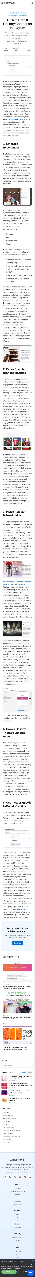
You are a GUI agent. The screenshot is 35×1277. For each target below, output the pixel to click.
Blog (17, 1214)
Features (17, 1188)
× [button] (33, 1261)
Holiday (5, 1124)
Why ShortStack (17, 1237)
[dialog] (17, 1268)
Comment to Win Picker (17, 1191)
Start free (17, 943)
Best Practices (7, 1139)
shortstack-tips (12, 15)
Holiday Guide (7, 1121)
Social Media (6, 1112)
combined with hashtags (17, 119)
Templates (17, 1198)
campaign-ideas (14, 13)
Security (17, 1224)
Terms (17, 1254)
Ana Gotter (21, 909)
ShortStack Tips (8, 1115)
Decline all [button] (25, 1272)
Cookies (17, 1257)
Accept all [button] (9, 1272)
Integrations (17, 1201)
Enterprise (17, 1204)
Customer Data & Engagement (12, 1130)
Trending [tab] (23, 1072)
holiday (23, 13)
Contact (17, 1240)
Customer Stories (8, 1127)
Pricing (17, 1194)
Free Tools (17, 1227)
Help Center (17, 1221)
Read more (17, 1268)
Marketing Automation (10, 1118)
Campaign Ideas (8, 1133)
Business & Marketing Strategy (12, 1136)
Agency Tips (6, 1142)
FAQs (17, 1217)
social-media (23, 15)
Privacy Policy (17, 1251)
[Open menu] (32, 3)
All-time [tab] (30, 1072)
